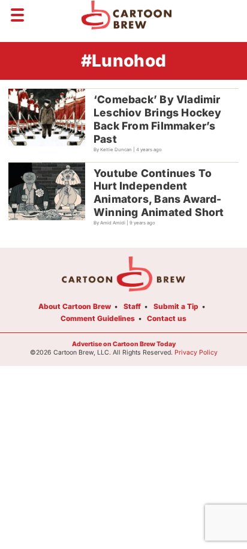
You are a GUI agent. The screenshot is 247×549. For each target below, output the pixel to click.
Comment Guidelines (98, 318)
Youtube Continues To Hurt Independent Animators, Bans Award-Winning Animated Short (159, 193)
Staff (132, 306)
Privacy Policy (196, 352)
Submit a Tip (175, 306)
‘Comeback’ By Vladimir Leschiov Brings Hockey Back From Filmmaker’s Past (158, 119)
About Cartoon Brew (74, 306)
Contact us (166, 318)
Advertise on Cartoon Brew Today (124, 344)
